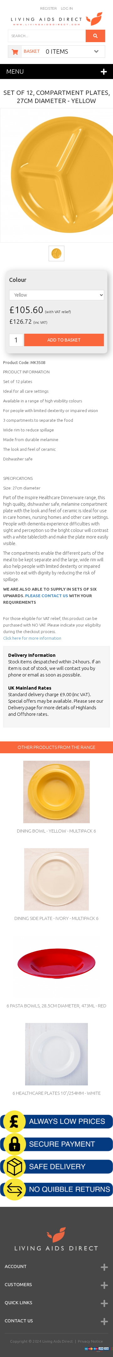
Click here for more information (32, 638)
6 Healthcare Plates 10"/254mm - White (57, 1093)
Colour (17, 280)
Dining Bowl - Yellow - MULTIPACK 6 (56, 830)
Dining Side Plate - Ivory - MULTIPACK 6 (56, 918)
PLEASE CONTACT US (46, 595)
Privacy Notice (90, 1341)
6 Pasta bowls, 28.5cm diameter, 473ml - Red (56, 1005)
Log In (67, 8)
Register (48, 8)
